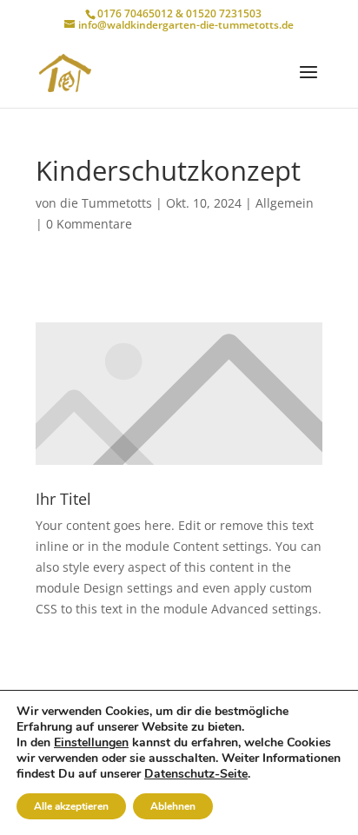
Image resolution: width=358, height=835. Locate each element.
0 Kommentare (89, 223)
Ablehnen (173, 806)
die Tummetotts (106, 203)
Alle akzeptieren (71, 806)
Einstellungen (91, 743)
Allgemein (284, 203)
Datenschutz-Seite (196, 773)
